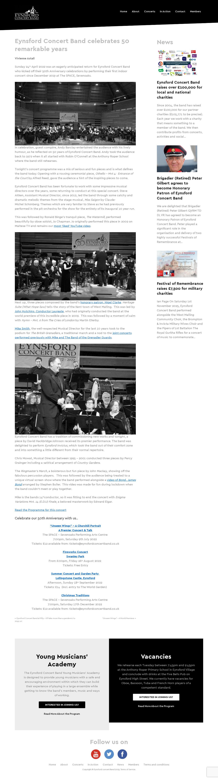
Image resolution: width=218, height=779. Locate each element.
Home (123, 11)
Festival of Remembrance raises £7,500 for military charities (180, 289)
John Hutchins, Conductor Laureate (39, 311)
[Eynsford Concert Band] (27, 12)
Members (195, 11)
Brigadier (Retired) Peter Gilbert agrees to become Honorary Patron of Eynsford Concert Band (179, 188)
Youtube (96, 754)
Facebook (122, 754)
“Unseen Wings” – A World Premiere (119, 618)
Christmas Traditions (75, 595)
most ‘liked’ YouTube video (72, 226)
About (135, 11)
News (120, 764)
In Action (165, 11)
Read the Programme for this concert (40, 510)
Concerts (149, 11)
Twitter (109, 754)
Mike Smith (22, 328)
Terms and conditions (156, 764)
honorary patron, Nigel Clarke (100, 302)
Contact (180, 11)
